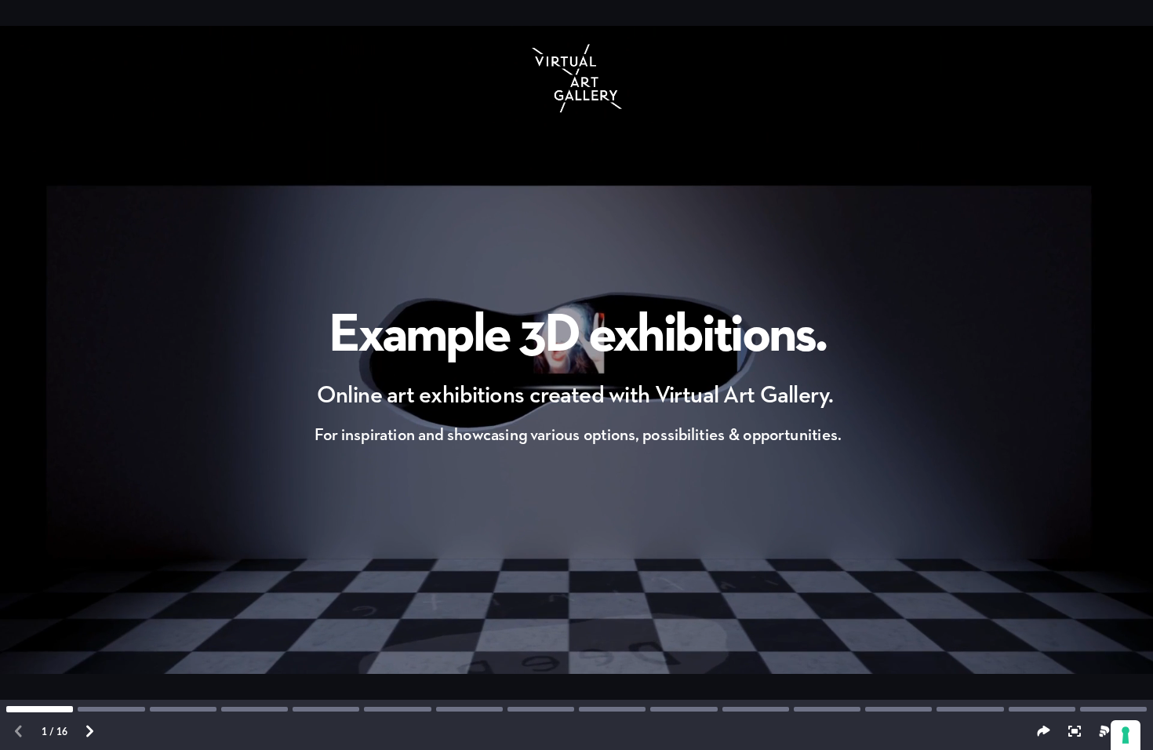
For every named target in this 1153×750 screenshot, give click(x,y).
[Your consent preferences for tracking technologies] (1125, 735)
